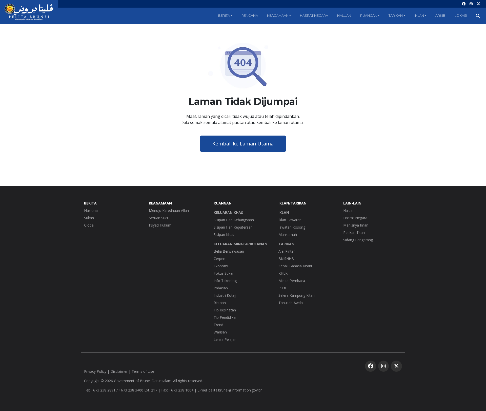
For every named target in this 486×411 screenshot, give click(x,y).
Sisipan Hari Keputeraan (233, 227)
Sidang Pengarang (358, 239)
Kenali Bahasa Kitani (295, 266)
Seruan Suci (158, 217)
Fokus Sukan (224, 273)
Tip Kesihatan (225, 310)
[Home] (29, 12)
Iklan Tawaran (289, 219)
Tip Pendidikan (225, 317)
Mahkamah (287, 234)
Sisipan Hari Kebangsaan (234, 219)
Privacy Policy (95, 371)
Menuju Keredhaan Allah (169, 210)
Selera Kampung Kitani (296, 295)
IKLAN (283, 212)
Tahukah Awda (290, 302)
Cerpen (219, 258)
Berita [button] (224, 15)
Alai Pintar (286, 251)
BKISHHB (286, 258)
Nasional (91, 210)
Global (89, 225)
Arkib (440, 15)
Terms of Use (143, 371)
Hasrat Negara (314, 15)
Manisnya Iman (355, 225)
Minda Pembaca (291, 280)
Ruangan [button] (368, 15)
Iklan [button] (419, 15)
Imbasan (221, 288)
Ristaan (220, 302)
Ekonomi (221, 266)
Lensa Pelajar (225, 339)
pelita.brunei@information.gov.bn (235, 390)
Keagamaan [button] (278, 15)
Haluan (344, 15)
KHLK (283, 273)
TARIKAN (286, 243)
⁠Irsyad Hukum (160, 225)
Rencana (249, 15)
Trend (218, 324)
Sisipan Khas (224, 234)
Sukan (89, 217)
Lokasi (461, 15)
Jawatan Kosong (291, 227)
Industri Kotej (225, 295)
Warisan (220, 332)
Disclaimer (119, 371)
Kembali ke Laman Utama (243, 143)
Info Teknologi (225, 280)
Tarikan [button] (396, 15)
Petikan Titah (354, 232)
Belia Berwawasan (229, 251)
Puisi (282, 288)
